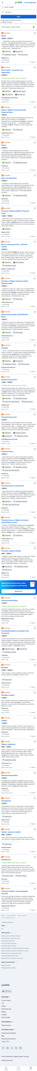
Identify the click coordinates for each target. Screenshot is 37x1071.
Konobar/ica (6, 860)
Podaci (3, 1006)
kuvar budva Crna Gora (7, 941)
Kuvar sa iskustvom (9, 178)
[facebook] (3, 1048)
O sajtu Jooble (6, 1000)
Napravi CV (18, 591)
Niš (2, 929)
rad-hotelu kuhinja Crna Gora (9, 955)
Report (33, 62)
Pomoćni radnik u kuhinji (11, 551)
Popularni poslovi (6, 965)
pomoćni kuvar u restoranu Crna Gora (12, 958)
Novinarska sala (6, 1009)
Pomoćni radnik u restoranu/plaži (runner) (14, 892)
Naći (18, 17)
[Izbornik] (2, 2)
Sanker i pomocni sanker (11, 832)
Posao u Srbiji (5, 1017)
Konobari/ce (6, 801)
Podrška (4, 1014)
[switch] (34, 27)
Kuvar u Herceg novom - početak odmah (14, 245)
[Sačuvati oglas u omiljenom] (35, 33)
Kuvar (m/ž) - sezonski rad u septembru (12, 71)
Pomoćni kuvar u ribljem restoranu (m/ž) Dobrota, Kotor (15, 521)
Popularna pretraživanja (8, 1033)
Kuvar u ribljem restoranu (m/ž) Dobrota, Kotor (13, 111)
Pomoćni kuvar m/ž (9, 417)
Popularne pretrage (7, 922)
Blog (2, 1036)
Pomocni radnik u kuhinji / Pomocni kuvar (15, 212)
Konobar (4, 348)
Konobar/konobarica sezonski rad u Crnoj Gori (15, 632)
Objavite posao (6, 1025)
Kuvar (3, 36)
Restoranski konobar (9, 600)
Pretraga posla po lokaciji (8, 968)
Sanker (4, 721)
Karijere (3, 1012)
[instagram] (7, 1048)
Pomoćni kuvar (7, 451)
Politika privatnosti (7, 1060)
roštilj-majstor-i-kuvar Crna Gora (10, 938)
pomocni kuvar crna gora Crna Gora (11, 953)
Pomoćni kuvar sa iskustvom (12, 486)
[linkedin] (16, 1048)
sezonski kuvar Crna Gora (8, 946)
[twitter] (12, 1048)
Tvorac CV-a (5, 1041)
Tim (2, 1003)
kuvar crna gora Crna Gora (8, 943)
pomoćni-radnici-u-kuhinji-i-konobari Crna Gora (14, 951)
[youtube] (20, 1048)
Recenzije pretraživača (8, 1039)
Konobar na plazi (7, 695)
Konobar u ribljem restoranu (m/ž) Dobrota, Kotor (14, 282)
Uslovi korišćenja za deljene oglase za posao (15, 1056)
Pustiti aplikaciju (30, 2)
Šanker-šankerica (8, 744)
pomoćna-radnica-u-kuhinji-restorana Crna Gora (15, 948)
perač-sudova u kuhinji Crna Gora (10, 936)
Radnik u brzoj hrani (9, 380)
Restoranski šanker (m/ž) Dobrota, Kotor (14, 316)
